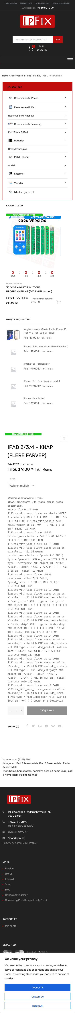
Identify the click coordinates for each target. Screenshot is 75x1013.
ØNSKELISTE (26, 3)
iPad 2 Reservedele (27, 763)
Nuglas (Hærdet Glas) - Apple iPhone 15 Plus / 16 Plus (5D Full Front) (44, 331)
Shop (8, 884)
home (12, 771)
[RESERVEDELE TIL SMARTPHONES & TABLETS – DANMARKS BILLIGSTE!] (37, 27)
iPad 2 (36, 75)
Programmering (14, 284)
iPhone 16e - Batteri (34, 398)
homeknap (39, 771)
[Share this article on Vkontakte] (52, 726)
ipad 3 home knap (56, 771)
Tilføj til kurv (47, 710)
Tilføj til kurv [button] (58, 302)
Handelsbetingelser (16, 895)
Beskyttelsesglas (17, 149)
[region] (37, 983)
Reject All (37, 1005)
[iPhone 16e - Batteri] (13, 410)
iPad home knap (28, 774)
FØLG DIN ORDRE (61, 3)
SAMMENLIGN (42, 3)
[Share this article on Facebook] (26, 726)
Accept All (37, 987)
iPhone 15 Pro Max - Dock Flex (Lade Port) (45, 346)
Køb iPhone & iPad (18, 132)
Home (5, 75)
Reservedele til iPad (21, 75)
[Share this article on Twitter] (33, 726)
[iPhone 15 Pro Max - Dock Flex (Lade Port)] (13, 358)
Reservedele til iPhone (26, 98)
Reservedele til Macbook (21, 115)
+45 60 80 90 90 (45, 8)
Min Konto (10, 925)
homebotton (24, 771)
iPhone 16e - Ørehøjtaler (36, 363)
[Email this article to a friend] (59, 726)
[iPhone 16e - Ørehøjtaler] (13, 375)
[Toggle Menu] (70, 59)
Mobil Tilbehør (21, 157)
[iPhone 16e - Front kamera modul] (13, 393)
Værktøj (18, 183)
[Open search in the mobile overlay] (38, 39)
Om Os (8, 873)
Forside (9, 868)
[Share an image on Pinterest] (46, 726)
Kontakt (9, 879)
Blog (7, 889)
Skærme (18, 173)
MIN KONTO (11, 3)
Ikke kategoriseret (24, 192)
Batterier (19, 140)
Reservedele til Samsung (27, 124)
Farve (12, 479)
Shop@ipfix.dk (16, 838)
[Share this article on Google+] (39, 726)
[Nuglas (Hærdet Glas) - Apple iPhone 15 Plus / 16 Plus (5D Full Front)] (13, 341)
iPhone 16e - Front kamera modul (41, 381)
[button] (64, 439)
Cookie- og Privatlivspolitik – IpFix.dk (26, 900)
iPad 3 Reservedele (50, 763)
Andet (11, 165)
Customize (37, 996)
